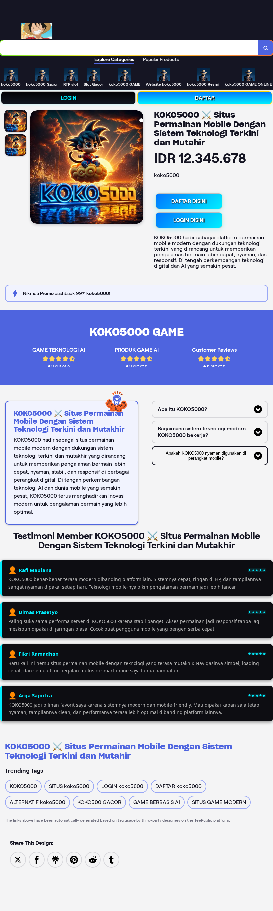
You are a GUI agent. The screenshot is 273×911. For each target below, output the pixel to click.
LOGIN (68, 98)
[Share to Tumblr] (111, 859)
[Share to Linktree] (55, 859)
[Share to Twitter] (18, 859)
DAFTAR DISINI (189, 201)
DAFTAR (205, 98)
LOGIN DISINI (189, 220)
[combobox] (129, 47)
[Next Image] (138, 168)
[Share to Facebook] (37, 859)
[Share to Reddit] (93, 859)
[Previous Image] (35, 168)
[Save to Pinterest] (74, 859)
